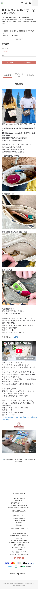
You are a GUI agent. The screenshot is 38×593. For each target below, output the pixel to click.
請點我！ (17, 337)
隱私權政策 (19, 523)
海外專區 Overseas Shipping (19, 505)
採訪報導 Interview (19, 520)
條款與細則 (19, 525)
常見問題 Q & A (19, 501)
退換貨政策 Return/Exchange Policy (19, 507)
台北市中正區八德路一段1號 (19, 540)
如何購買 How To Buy (19, 498)
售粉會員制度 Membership (19, 503)
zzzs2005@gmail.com (22, 554)
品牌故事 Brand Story (19, 516)
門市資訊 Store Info (19, 518)
